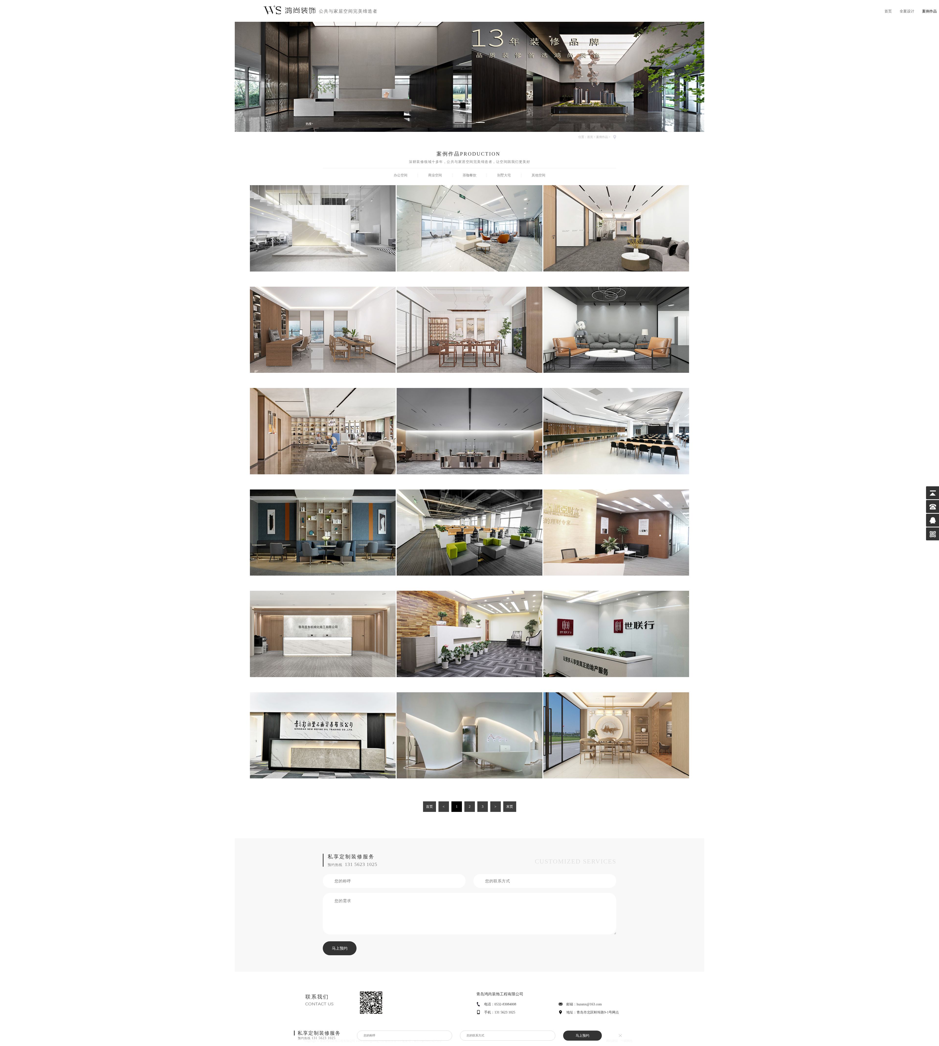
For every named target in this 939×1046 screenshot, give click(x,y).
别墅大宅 (504, 175)
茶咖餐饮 (469, 175)
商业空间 (435, 175)
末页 (509, 806)
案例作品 (929, 11)
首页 (888, 11)
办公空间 (400, 175)
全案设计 (907, 11)
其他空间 (538, 175)
